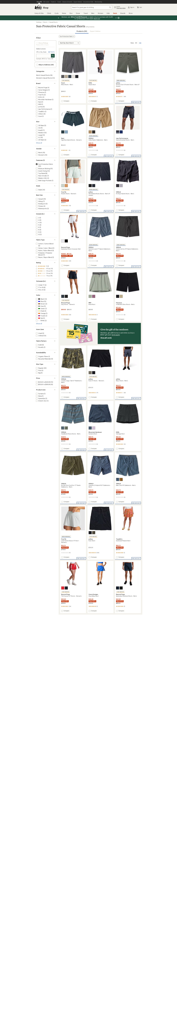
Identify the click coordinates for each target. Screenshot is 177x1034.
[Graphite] (121, 185)
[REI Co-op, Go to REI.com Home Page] (37, 7)
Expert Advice (95, 31)
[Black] (76, 76)
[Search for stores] (53, 56)
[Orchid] (93, 296)
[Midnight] (117, 185)
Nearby (52, 52)
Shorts (45, 22)
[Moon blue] (90, 428)
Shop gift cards (106, 338)
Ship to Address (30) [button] (46, 65)
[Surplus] (66, 428)
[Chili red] (62, 588)
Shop (45, 7)
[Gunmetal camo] (117, 131)
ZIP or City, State (41, 52)
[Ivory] (73, 76)
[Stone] (90, 296)
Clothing (38, 22)
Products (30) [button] (82, 31)
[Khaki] (90, 131)
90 (140, 43)
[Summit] (62, 131)
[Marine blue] (121, 131)
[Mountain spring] (66, 131)
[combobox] (91, 7)
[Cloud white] (62, 240)
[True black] (66, 296)
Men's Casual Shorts (43, 75)
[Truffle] (66, 76)
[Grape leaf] (90, 372)
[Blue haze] (62, 428)
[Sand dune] (66, 185)
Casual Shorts (53, 22)
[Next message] (116, 18)
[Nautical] (93, 185)
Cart (140, 7)
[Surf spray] (62, 185)
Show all (39, 143)
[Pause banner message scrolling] (118, 18)
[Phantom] (93, 131)
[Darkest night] (66, 240)
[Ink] (69, 76)
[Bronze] (121, 479)
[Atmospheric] (93, 428)
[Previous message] (58, 18)
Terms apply (115, 335)
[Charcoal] (62, 76)
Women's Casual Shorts (44, 78)
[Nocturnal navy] (62, 296)
